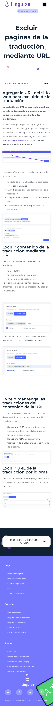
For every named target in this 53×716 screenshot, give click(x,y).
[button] (45, 84)
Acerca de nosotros (15, 593)
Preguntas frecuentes (16, 622)
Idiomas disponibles (16, 583)
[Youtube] (30, 692)
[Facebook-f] (19, 692)
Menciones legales (15, 574)
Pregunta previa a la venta (18, 618)
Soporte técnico (14, 627)
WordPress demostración (18, 657)
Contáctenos (12, 652)
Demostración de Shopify (18, 662)
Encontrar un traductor (17, 632)
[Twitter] (8, 692)
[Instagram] (41, 692)
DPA (9, 588)
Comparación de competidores (20, 666)
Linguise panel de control (18, 140)
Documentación (14, 613)
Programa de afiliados (16, 671)
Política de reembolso (16, 578)
